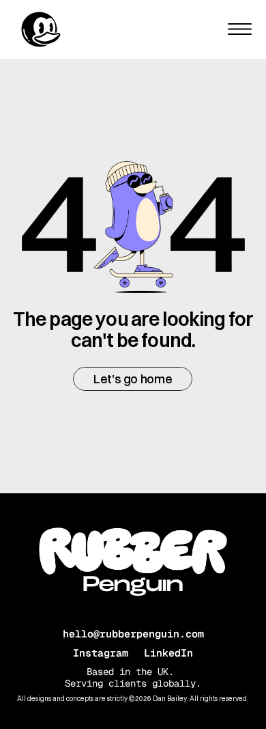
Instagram (100, 652)
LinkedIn (168, 652)
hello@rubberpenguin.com (133, 633)
